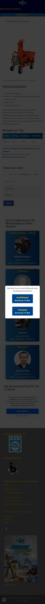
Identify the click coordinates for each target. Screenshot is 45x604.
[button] (4, 600)
